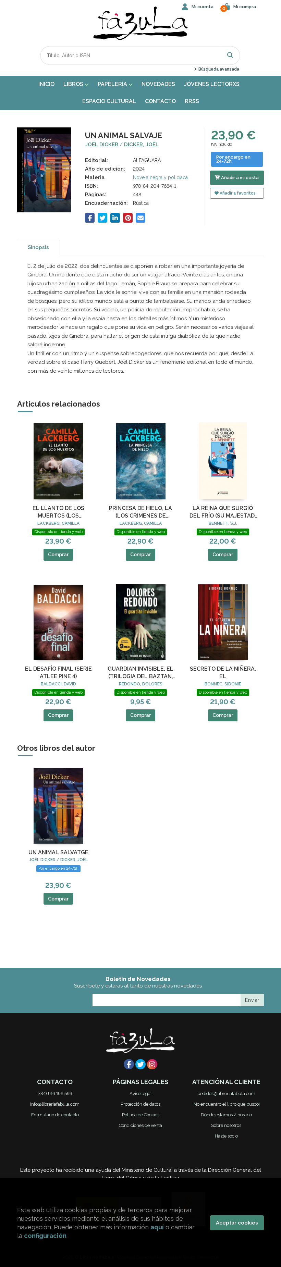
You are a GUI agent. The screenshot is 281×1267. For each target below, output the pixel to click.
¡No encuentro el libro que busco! (226, 1104)
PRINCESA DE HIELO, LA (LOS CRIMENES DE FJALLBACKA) (140, 512)
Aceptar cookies (237, 1223)
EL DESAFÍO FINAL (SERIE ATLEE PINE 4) (58, 673)
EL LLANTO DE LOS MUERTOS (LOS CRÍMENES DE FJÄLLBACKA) (58, 512)
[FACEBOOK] (129, 1064)
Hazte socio (226, 1136)
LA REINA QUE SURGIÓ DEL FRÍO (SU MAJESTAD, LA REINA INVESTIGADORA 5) (223, 512)
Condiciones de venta (140, 1125)
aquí (157, 1227)
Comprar (58, 554)
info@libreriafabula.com (55, 1104)
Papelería (113, 84)
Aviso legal (141, 1093)
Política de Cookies (140, 1114)
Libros (74, 84)
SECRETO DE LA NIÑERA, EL (223, 673)
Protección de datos (140, 1104)
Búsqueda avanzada (218, 69)
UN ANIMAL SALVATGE (58, 852)
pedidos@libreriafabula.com (226, 1093)
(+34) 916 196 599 (54, 1093)
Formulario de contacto (55, 1114)
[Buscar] (230, 55)
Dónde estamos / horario (226, 1114)
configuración (45, 1235)
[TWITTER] (140, 1064)
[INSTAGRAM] (152, 1064)
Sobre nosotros (226, 1125)
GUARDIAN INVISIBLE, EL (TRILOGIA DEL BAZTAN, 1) (140, 673)
